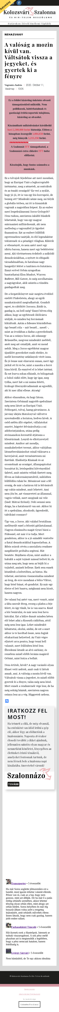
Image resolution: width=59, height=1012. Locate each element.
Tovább (13, 784)
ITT (27, 146)
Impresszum (29, 989)
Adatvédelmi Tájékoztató (29, 994)
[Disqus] (29, 834)
